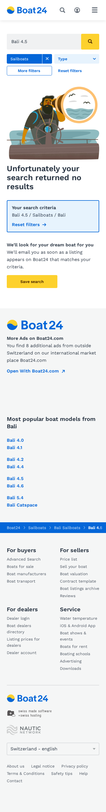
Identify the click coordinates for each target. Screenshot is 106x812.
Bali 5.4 (15, 497)
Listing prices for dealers (23, 642)
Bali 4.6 (15, 485)
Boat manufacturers (26, 574)
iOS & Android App (78, 625)
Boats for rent (73, 646)
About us (15, 766)
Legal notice (43, 766)
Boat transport (21, 581)
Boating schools (75, 654)
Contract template (78, 581)
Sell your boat (73, 566)
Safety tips (61, 773)
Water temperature (78, 618)
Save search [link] (32, 281)
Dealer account (21, 652)
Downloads (70, 668)
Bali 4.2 (15, 459)
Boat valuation (74, 574)
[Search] (63, 10)
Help (83, 773)
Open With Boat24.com (33, 371)
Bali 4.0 (15, 440)
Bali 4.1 (14, 447)
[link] (47, 59)
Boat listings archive (79, 588)
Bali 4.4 (15, 466)
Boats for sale (20, 566)
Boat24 (13, 527)
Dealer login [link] (18, 618)
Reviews (67, 596)
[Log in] (78, 9)
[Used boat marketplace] (27, 10)
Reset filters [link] (26, 224)
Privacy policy (74, 766)
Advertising (70, 661)
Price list (68, 559)
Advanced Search (24, 559)
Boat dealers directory (19, 628)
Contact (14, 780)
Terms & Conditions (25, 773)
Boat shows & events (73, 636)
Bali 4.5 (15, 478)
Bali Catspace (22, 505)
